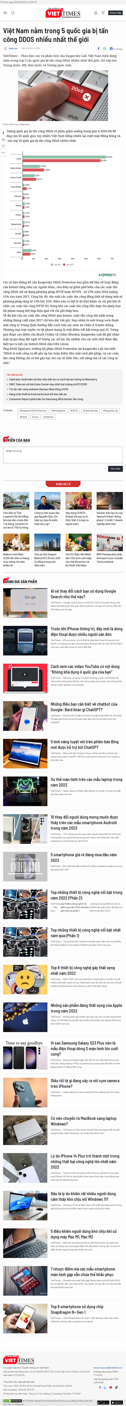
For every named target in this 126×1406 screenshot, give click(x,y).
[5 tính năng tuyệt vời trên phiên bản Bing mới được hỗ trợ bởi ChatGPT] (25, 753)
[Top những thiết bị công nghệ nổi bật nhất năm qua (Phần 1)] (25, 942)
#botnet (23, 417)
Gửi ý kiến (115, 469)
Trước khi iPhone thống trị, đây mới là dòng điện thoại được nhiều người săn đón (87, 631)
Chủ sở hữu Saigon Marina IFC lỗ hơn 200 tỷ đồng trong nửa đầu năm (47, 560)
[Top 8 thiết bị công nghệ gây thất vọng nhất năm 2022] (25, 979)
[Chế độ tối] (103, 13)
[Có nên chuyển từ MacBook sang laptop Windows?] (25, 1130)
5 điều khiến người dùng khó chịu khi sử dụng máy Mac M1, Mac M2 (84, 1234)
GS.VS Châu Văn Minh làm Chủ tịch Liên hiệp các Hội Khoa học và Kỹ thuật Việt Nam (78, 560)
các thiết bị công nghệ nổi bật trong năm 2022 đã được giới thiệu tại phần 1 (75, 907)
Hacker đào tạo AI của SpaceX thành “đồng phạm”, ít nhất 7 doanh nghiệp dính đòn (110, 518)
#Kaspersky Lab (110, 410)
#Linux (35, 417)
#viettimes (48, 417)
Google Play (117, 1403)
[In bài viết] (105, 48)
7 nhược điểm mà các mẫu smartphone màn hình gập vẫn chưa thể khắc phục (83, 1271)
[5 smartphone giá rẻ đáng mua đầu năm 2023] (25, 866)
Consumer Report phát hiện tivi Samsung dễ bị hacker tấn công (46, 399)
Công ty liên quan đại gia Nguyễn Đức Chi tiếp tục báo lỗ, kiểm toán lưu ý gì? (46, 518)
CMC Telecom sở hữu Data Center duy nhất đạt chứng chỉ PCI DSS (48, 384)
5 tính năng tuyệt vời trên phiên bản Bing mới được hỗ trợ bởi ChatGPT (85, 744)
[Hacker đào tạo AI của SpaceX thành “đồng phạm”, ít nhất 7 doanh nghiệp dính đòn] (110, 501)
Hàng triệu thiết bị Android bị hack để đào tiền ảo (38, 394)
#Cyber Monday (90, 410)
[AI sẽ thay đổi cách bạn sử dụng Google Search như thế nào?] (25, 603)
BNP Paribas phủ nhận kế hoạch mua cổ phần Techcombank (110, 558)
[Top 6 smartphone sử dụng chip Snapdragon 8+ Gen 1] (25, 1318)
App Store (103, 1403)
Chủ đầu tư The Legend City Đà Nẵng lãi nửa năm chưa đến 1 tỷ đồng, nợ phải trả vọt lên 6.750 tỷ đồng (15, 520)
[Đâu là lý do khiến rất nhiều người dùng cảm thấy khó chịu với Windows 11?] (25, 1205)
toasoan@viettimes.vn (111, 1367)
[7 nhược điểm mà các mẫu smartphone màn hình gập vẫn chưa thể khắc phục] (25, 1281)
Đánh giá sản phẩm (21, 581)
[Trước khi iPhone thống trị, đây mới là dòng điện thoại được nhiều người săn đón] (25, 640)
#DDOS (74, 410)
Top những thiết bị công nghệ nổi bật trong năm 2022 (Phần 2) (86, 895)
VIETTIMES (63, 13)
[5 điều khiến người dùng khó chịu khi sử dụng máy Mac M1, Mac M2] (25, 1243)
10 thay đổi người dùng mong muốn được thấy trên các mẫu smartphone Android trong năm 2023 (84, 822)
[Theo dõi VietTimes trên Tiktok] (116, 1387)
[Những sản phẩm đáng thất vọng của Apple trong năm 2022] (25, 1017)
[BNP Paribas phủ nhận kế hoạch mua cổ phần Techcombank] (110, 542)
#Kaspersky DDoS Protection (33, 410)
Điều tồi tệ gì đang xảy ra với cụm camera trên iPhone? (85, 1083)
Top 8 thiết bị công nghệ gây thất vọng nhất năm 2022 (83, 970)
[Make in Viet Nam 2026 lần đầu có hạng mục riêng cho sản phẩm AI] (16, 542)
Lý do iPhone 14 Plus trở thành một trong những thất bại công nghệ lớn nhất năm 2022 (85, 1161)
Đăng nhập (115, 12)
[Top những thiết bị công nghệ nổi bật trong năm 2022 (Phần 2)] (25, 904)
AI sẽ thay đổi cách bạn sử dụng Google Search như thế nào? (83, 593)
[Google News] (116, 48)
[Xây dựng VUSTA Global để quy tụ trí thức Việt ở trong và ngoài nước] (78, 501)
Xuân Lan (13, 48)
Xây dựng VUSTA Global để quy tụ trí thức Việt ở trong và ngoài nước (77, 518)
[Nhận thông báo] (96, 13)
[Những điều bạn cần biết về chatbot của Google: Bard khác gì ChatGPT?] (25, 716)
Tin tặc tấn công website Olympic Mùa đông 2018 (38, 389)
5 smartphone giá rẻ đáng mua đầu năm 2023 (84, 857)
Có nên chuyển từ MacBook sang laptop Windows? (83, 1121)
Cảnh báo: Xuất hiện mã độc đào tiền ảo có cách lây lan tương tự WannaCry (53, 379)
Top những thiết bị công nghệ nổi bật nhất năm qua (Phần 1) (86, 932)
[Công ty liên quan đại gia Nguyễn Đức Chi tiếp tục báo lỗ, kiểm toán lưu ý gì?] (47, 501)
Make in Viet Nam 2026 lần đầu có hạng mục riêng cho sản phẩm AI (16, 560)
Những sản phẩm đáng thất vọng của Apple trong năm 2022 (86, 1008)
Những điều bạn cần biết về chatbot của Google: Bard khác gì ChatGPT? (84, 706)
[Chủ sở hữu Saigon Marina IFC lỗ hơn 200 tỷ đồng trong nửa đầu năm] (47, 542)
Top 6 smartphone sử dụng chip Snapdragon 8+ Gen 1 (77, 1309)
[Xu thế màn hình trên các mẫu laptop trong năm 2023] (25, 791)
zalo (105, 1387)
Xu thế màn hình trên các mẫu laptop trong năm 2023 (86, 782)
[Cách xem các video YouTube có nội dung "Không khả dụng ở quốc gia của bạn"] (25, 678)
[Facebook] (98, 48)
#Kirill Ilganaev (58, 410)
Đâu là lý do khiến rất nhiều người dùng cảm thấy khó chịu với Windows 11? (83, 1196)
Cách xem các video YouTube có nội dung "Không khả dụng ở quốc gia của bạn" (85, 669)
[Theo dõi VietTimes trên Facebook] (100, 1387)
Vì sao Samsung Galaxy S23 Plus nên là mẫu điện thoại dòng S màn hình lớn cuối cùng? (84, 1048)
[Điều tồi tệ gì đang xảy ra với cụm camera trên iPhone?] (25, 1092)
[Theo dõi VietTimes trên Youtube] (110, 1387)
